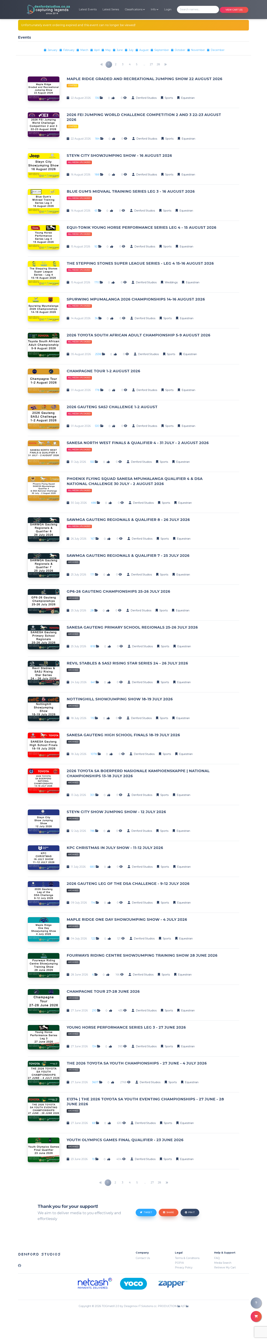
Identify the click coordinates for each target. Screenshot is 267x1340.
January (53, 50)
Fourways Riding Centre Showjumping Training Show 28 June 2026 (142, 955)
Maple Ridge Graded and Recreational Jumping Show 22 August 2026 (144, 79)
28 (158, 64)
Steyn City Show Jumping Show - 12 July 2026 (116, 812)
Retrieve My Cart (225, 1267)
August (144, 50)
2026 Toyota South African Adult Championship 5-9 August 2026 (138, 335)
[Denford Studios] (44, 9)
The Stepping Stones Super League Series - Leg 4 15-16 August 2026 (140, 263)
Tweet (147, 1212)
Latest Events (88, 9)
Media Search (222, 1262)
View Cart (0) (234, 9)
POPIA (179, 1262)
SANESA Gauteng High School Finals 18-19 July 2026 (123, 735)
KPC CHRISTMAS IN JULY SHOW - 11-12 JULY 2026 (115, 848)
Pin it (191, 1212)
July (131, 50)
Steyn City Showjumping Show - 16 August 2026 (119, 155)
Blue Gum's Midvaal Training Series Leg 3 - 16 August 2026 (131, 191)
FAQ (217, 1258)
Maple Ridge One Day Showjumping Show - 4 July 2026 (127, 919)
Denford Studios (39, 1254)
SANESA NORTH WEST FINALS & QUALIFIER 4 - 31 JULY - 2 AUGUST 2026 (138, 443)
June (120, 50)
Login (167, 9)
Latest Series (110, 9)
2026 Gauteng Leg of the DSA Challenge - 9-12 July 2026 (128, 883)
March (84, 50)
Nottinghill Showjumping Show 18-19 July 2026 (120, 699)
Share (170, 1212)
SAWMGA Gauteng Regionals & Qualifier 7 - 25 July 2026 (128, 555)
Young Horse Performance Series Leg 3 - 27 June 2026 (126, 1027)
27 (151, 64)
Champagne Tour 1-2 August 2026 (103, 371)
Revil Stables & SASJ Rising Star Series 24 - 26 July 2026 (127, 663)
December (217, 50)
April (97, 50)
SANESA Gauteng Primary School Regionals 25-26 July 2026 (132, 627)
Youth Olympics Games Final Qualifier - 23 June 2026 (125, 1140)
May (108, 50)
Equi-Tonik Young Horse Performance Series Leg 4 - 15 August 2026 (141, 227)
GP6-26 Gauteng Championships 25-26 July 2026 (118, 591)
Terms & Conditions (187, 1258)
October (180, 50)
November (198, 50)
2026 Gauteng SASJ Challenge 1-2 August (112, 407)
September (162, 50)
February (69, 50)
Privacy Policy (184, 1267)
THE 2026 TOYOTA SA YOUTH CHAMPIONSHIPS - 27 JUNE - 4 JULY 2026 (137, 1063)
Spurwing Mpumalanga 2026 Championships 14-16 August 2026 (136, 299)
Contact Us (143, 1258)
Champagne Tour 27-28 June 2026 (103, 991)
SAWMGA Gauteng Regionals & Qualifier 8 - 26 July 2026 (128, 519)
